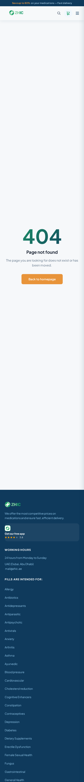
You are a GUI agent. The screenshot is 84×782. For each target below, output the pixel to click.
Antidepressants (15, 605)
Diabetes (10, 730)
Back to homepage (42, 279)
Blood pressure (14, 672)
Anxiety (9, 639)
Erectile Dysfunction (18, 746)
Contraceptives (15, 713)
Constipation (13, 705)
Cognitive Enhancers (18, 697)
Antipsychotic (13, 622)
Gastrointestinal (15, 771)
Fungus (9, 763)
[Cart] (68, 13)
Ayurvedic (11, 664)
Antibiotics (11, 597)
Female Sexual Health (18, 755)
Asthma (9, 655)
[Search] (59, 13)
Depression (12, 721)
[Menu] (77, 13)
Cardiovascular (14, 680)
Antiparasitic (13, 614)
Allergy (9, 589)
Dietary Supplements (18, 738)
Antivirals (10, 630)
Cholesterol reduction (19, 688)
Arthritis (9, 647)
